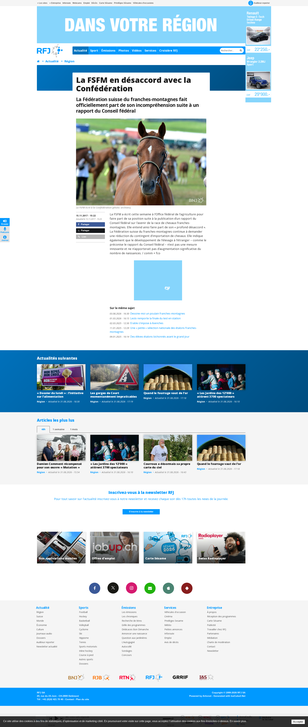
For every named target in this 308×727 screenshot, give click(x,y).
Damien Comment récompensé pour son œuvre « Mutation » (59, 465)
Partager (84, 224)
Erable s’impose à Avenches (136, 323)
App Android (187, 588)
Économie (41, 625)
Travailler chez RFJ (216, 629)
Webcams (77, 3)
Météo (167, 625)
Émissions (108, 50)
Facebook (94, 588)
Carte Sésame (105, 3)
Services (150, 50)
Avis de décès (171, 642)
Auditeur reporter (45, 642)
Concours (127, 655)
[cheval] (141, 162)
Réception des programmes (221, 616)
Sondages (127, 651)
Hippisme (84, 638)
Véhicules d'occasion (175, 612)
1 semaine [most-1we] (58, 429)
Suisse (39, 616)
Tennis (82, 642)
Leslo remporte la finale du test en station (145, 318)
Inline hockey (86, 651)
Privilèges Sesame (173, 621)
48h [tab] (43, 429)
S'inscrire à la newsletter (141, 511)
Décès (94, 3)
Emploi (86, 3)
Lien (83, 236)
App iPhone (168, 588)
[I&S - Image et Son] (207, 677)
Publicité (211, 625)
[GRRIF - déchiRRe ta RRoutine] (180, 677)
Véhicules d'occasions (143, 3)
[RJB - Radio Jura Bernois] (101, 677)
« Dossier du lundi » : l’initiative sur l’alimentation (60, 394)
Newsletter (212, 651)
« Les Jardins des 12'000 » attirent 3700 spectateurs (216, 394)
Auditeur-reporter (262, 3)
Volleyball (84, 625)
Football (83, 612)
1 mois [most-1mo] (74, 429)
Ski (80, 633)
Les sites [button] (42, 3)
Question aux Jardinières (134, 638)
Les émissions (129, 612)
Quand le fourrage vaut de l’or (166, 393)
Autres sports (86, 659)
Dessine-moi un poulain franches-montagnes (147, 313)
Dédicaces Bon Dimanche (135, 629)
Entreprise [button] (56, 3)
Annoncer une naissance (134, 633)
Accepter (298, 721)
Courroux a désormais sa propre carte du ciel (167, 465)
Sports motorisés (88, 646)
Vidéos (136, 50)
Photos (123, 50)
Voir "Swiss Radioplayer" (168, 547)
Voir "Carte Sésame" (114, 547)
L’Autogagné (128, 642)
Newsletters (150, 588)
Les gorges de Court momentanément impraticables (113, 394)
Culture (40, 629)
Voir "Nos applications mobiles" (221, 547)
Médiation (212, 638)
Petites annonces (173, 629)
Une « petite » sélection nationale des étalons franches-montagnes (153, 330)
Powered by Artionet (200, 696)
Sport (94, 50)
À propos (212, 612)
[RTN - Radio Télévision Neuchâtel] (128, 677)
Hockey (83, 616)
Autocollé (127, 646)
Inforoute (67, 3)
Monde (40, 621)
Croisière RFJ (168, 50)
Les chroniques (129, 616)
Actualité (80, 50)
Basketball (84, 621)
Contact (211, 646)
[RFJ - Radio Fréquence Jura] (154, 677)
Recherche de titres (132, 621)
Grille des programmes (133, 625)
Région (69, 61)
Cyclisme (83, 629)
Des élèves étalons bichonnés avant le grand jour (149, 336)
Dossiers (41, 638)
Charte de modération (218, 642)
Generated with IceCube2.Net (229, 696)
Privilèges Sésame (122, 3)
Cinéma (168, 616)
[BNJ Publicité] (75, 677)
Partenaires (213, 633)
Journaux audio (44, 633)
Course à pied (86, 655)
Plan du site (82, 699)
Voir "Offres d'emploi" (61, 547)
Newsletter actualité (46, 646)
